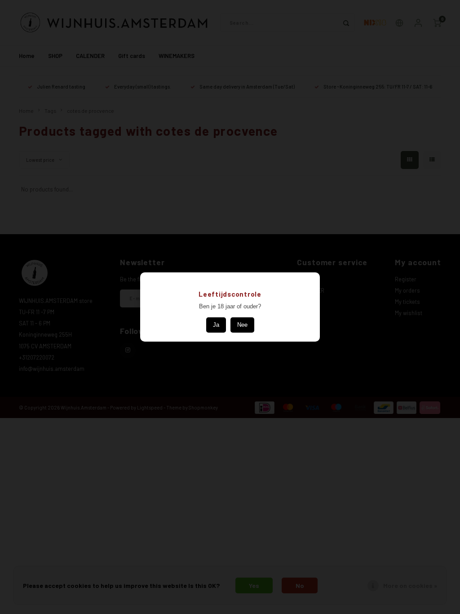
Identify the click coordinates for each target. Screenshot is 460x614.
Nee (242, 324)
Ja (216, 324)
